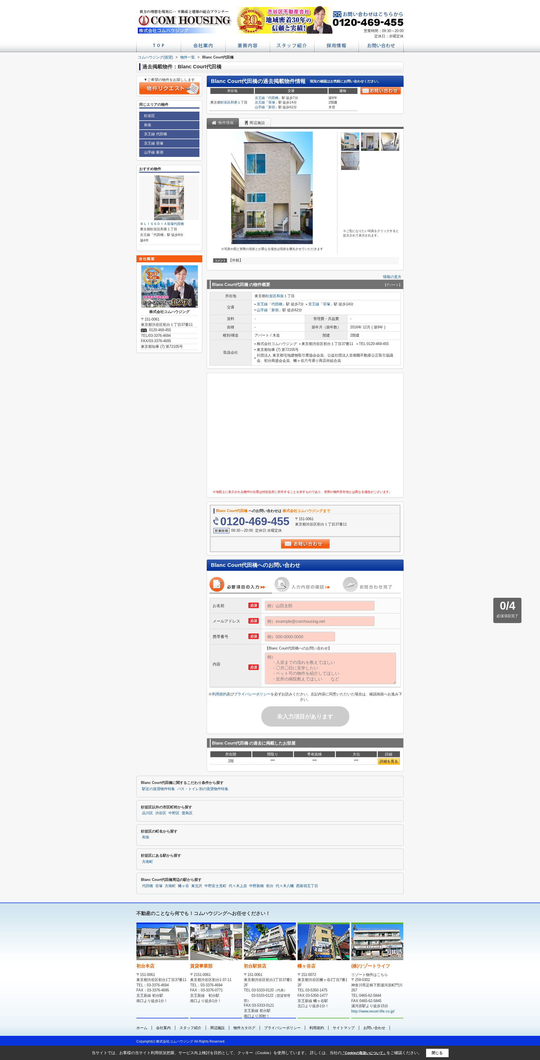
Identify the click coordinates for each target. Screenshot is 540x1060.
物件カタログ (244, 1028)
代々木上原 (238, 886)
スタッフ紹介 (190, 1028)
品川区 (147, 813)
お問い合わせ (374, 1028)
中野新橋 (256, 886)
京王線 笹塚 (153, 143)
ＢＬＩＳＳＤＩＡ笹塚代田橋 (162, 224)
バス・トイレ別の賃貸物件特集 (202, 789)
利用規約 (219, 694)
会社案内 (163, 1028)
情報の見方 (392, 277)
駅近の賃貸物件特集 (158, 789)
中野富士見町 (215, 886)
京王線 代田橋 (155, 134)
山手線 (260, 107)
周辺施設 (217, 1028)
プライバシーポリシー (252, 694)
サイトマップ (344, 1028)
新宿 (271, 107)
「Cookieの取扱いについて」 (363, 1053)
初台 (269, 886)
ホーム (141, 1028)
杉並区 (225, 102)
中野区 (173, 813)
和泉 (234, 102)
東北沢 (196, 886)
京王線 (260, 98)
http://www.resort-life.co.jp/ (373, 1011)
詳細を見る (389, 761)
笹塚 (271, 102)
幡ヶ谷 (183, 886)
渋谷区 (160, 813)
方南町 (147, 862)
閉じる (437, 1053)
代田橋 (273, 98)
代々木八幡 (285, 886)
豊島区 (187, 813)
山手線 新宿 (153, 152)
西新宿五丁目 (307, 886)
